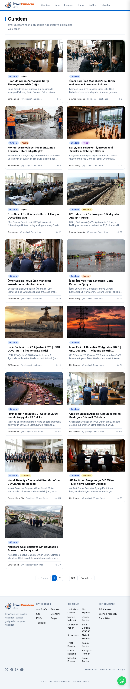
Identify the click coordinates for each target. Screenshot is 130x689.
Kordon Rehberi (72, 652)
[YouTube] (21, 669)
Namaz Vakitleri (72, 618)
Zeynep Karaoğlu (108, 613)
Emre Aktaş (104, 618)
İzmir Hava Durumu (73, 611)
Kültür (81, 5)
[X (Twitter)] (6, 669)
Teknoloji (105, 5)
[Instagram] (16, 669)
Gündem (45, 5)
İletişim (103, 669)
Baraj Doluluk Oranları (86, 627)
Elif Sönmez (105, 609)
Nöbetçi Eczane (72, 660)
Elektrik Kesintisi (86, 637)
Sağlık (92, 5)
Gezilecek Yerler (73, 626)
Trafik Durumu (71, 644)
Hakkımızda (91, 669)
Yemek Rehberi (86, 644)
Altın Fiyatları (86, 611)
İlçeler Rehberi (86, 660)
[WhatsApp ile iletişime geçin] (121, 680)
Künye (121, 669)
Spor (57, 5)
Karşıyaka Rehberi (87, 652)
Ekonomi (69, 5)
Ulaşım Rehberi (86, 618)
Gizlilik (112, 669)
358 (73, 578)
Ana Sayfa (41, 609)
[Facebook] (11, 669)
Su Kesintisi (73, 635)
